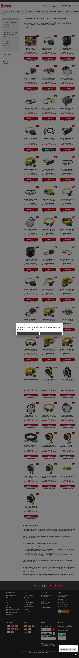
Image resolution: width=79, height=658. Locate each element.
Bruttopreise (28, 333)
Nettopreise (51, 333)
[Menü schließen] (61, 324)
